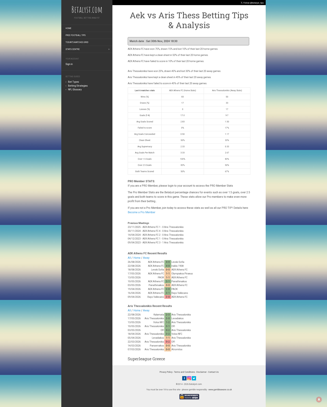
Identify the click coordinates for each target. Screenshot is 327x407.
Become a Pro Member (141, 212)
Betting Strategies (78, 85)
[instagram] (189, 378)
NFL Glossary (75, 89)
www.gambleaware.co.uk (220, 389)
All (129, 257)
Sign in (69, 64)
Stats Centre (73, 49)
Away (146, 257)
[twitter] (194, 378)
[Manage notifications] (319, 399)
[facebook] (184, 378)
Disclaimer (201, 372)
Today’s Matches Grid (77, 42)
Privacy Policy (166, 372)
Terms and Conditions (184, 372)
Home (68, 28)
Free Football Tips (75, 35)
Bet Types (73, 81)
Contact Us (213, 372)
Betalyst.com (86, 9)
